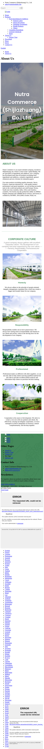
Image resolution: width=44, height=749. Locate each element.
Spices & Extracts (19, 22)
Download (8, 39)
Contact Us (8, 45)
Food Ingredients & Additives (18, 19)
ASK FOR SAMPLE (8, 484)
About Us (8, 35)
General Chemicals (15, 32)
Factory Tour (13, 37)
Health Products (18, 26)
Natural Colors (18, 21)
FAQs (7, 43)
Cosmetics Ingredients (16, 30)
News (7, 41)
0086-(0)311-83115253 (12, 470)
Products (8, 17)
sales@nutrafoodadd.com (13, 4)
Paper (11, 33)
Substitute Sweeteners (20, 24)
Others (15, 28)
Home (7, 15)
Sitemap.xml (9, 458)
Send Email (4, 490)
